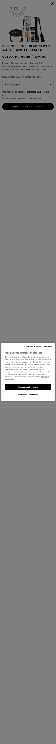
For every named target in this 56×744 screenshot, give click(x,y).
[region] (28, 372)
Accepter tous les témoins (28, 387)
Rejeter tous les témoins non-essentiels (38, 346)
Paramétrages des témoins (28, 395)
